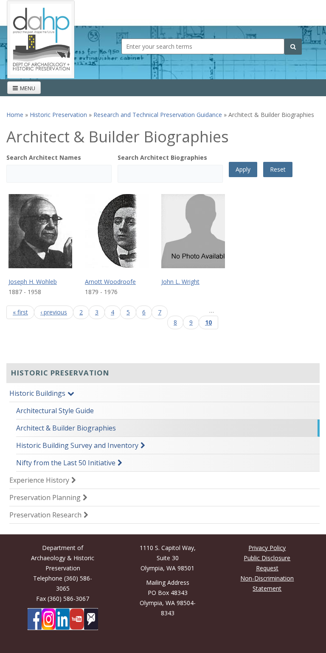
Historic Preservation (58, 115)
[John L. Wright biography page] (199, 231)
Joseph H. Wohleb (32, 282)
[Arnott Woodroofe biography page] (123, 231)
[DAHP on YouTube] (77, 619)
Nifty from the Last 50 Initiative (65, 462)
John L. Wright (180, 282)
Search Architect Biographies (162, 157)
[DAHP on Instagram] (49, 619)
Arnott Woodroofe (110, 282)
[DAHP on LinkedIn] (63, 619)
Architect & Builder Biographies (66, 428)
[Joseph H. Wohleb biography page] (46, 231)
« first (20, 312)
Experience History (39, 480)
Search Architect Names (43, 157)
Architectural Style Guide (55, 410)
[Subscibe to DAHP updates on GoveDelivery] (91, 619)
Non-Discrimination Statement (267, 583)
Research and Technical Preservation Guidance (157, 115)
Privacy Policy (267, 548)
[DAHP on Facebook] (35, 619)
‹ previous (53, 312)
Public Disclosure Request (267, 563)
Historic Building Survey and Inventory (77, 445)
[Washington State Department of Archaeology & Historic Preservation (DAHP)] (40, 39)
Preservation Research (45, 515)
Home (14, 115)
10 (208, 322)
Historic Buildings (37, 393)
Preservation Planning (45, 497)
